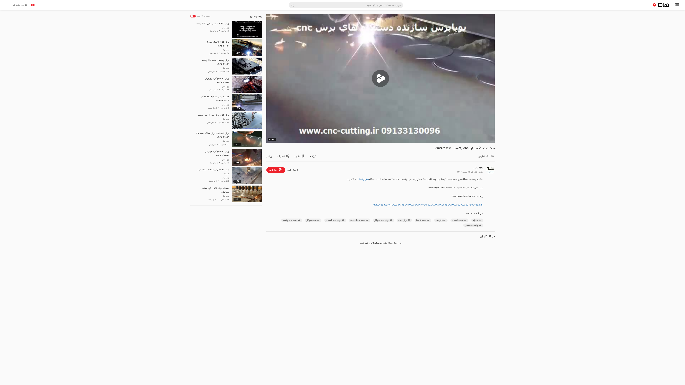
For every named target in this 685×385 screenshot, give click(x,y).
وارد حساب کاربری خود (374, 243)
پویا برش (478, 168)
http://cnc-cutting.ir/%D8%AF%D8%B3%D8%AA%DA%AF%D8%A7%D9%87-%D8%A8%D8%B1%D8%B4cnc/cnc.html (428, 205)
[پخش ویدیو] (380, 78)
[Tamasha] (661, 5)
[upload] (33, 5)
